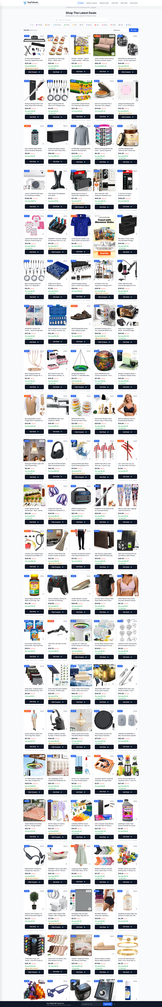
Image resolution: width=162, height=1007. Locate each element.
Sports (90, 25)
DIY (82, 25)
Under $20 (114, 3)
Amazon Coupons (91, 3)
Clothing (40, 25)
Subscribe (107, 1004)
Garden (68, 25)
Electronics (58, 25)
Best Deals (124, 3)
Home (48, 25)
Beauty (105, 25)
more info (93, 7)
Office (129, 25)
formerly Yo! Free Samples (32, 4)
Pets (75, 25)
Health (114, 25)
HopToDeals (32, 2)
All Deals (81, 3)
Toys (97, 25)
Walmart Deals (104, 3)
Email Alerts (134, 3)
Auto (121, 25)
